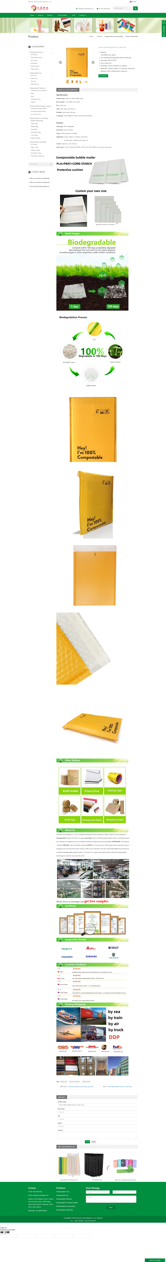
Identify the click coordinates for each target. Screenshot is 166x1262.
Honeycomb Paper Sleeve (39, 108)
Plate (32, 93)
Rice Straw (34, 60)
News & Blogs (62, 15)
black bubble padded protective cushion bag (120, 1086)
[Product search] (51, 164)
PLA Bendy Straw (97, 1180)
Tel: (59, 1116)
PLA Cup (33, 75)
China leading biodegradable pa (39, 186)
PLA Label (34, 144)
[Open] (164, 28)
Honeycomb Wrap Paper (38, 111)
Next (93, 62)
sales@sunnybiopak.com (85, 8)
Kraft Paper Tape (36, 153)
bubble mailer (86, 1081)
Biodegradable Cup (36, 73)
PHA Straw (34, 63)
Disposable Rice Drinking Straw (69, 1180)
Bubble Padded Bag (131, 36)
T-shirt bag (34, 135)
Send (87, 1141)
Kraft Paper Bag (36, 132)
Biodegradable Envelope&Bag (114, 36)
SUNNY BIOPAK (79, 1221)
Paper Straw (34, 69)
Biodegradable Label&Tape (38, 142)
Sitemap (99, 1218)
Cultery (33, 102)
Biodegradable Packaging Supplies (40, 106)
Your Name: (61, 1109)
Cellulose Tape (35, 150)
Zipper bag (34, 123)
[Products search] (135, 8)
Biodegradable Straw (36, 52)
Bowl (32, 96)
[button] (53, 15)
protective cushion (74, 1081)
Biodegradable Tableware (37, 88)
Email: (60, 1123)
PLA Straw (34, 54)
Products (50, 15)
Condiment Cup (35, 99)
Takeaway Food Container (39, 90)
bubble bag (64, 1081)
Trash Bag (34, 129)
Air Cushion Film (36, 114)
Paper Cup (34, 78)
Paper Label (34, 147)
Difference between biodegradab (39, 178)
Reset (93, 1141)
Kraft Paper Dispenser (37, 156)
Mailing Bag (34, 126)
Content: (60, 1130)
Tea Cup (33, 81)
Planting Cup (35, 84)
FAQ (73, 15)
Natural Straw (35, 66)
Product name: (62, 1102)
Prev (60, 62)
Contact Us (82, 15)
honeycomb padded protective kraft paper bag (80, 1086)
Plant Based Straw (36, 57)
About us (40, 15)
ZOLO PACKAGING (90, 1221)
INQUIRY (104, 75)
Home (32, 15)
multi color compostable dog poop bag (125, 1180)
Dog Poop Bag (35, 138)
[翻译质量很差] (7, 1232)
